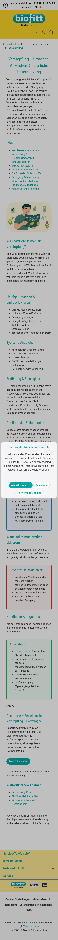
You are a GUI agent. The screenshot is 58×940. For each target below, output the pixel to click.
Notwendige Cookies (29, 492)
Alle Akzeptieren (20, 485)
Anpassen (42, 485)
